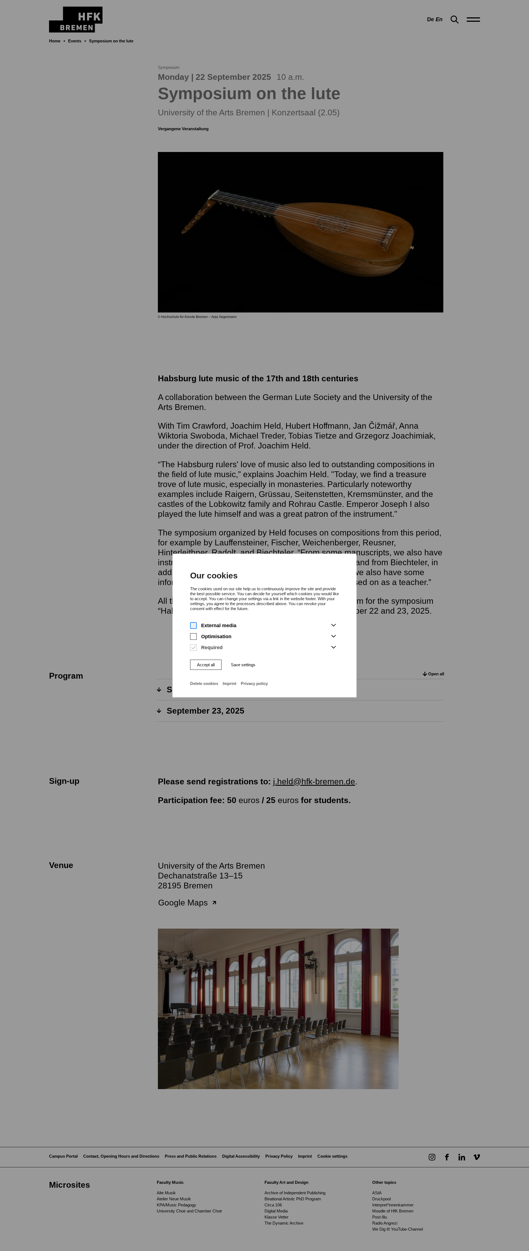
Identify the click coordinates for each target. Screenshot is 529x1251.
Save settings (243, 664)
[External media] (193, 625)
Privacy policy (254, 683)
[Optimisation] (193, 636)
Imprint (229, 683)
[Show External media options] (333, 625)
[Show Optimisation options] (333, 636)
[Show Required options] (333, 647)
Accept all (206, 664)
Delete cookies (204, 683)
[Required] (193, 647)
